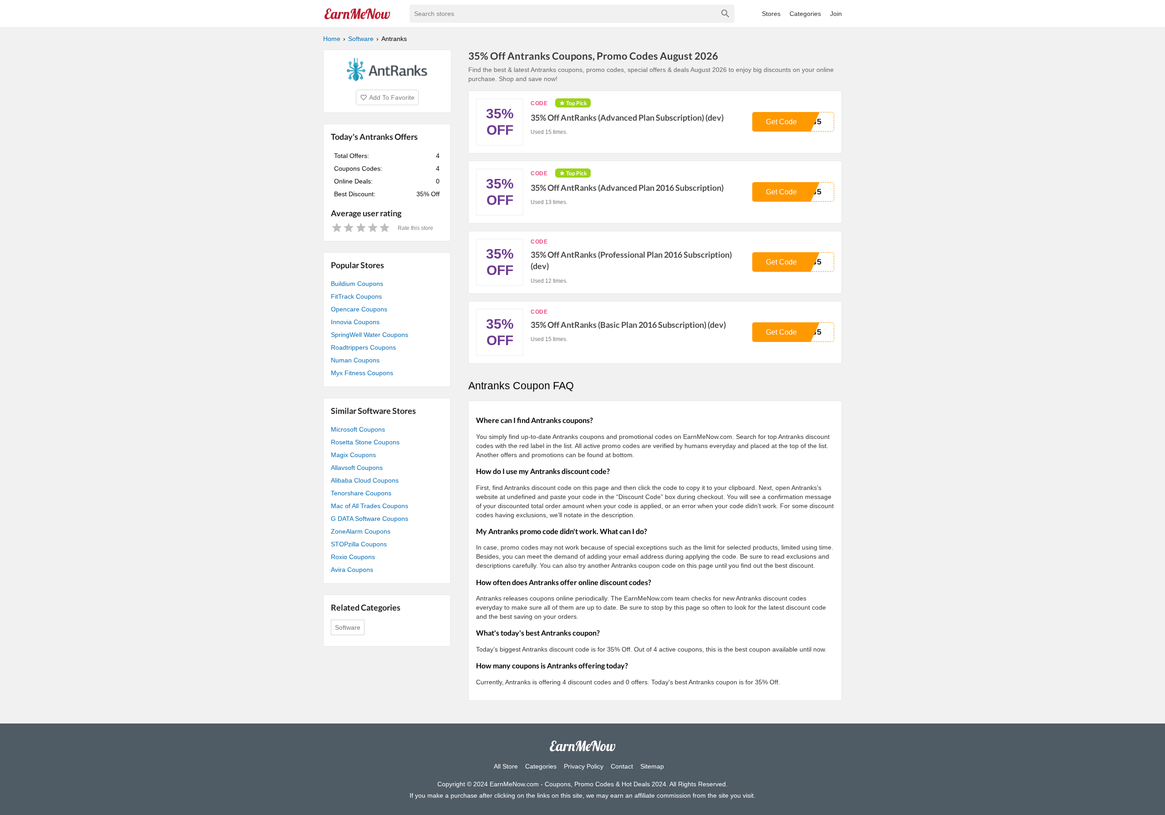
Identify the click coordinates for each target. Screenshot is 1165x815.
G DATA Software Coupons (369, 518)
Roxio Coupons (353, 556)
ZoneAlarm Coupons (360, 531)
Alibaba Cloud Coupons (365, 480)
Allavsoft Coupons (357, 467)
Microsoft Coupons (358, 429)
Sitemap (652, 766)
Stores (771, 13)
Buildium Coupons (357, 283)
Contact (622, 766)
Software (347, 627)
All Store (506, 766)
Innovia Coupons (355, 322)
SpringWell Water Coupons (369, 334)
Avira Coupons (352, 569)
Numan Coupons (355, 360)
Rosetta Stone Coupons (365, 442)
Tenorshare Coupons (361, 493)
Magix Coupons (353, 454)
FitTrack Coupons (356, 296)
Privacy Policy (583, 766)
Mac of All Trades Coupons (369, 505)
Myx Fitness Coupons (362, 373)
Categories (805, 13)
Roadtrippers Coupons (363, 347)
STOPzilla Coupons (359, 544)
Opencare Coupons (359, 309)
